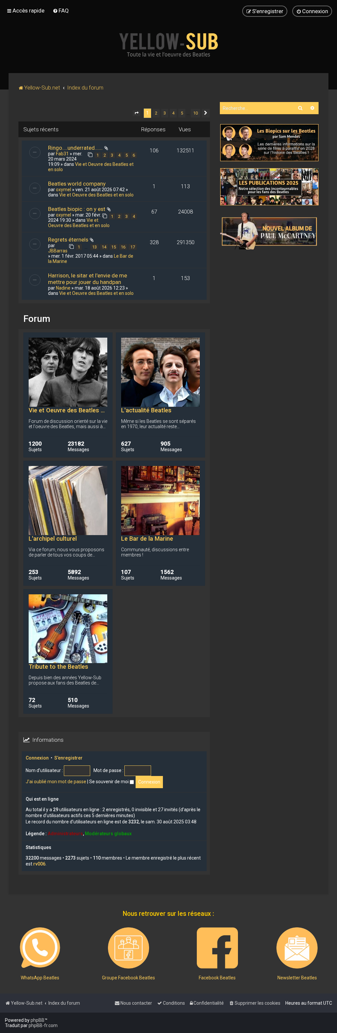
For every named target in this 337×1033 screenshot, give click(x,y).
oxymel (63, 189)
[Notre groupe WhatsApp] (40, 947)
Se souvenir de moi (109, 781)
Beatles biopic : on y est (76, 209)
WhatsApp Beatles (40, 977)
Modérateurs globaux (108, 833)
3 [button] (165, 113)
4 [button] (173, 113)
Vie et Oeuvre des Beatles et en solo (96, 194)
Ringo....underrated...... (75, 147)
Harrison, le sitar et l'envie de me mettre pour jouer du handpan (87, 278)
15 (113, 247)
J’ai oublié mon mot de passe (56, 781)
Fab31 (62, 153)
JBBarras (57, 250)
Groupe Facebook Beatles (128, 977)
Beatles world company (77, 183)
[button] (136, 113)
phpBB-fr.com (43, 1025)
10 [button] (195, 113)
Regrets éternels (68, 239)
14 (104, 247)
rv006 (39, 863)
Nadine (63, 288)
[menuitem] (60, 10)
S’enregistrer (68, 758)
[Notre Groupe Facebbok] (128, 947)
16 (123, 247)
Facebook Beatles (217, 977)
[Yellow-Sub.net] (168, 45)
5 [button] (182, 113)
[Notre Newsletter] (297, 947)
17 (132, 247)
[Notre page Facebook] (217, 947)
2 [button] (156, 113)
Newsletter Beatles (297, 977)
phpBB (37, 1020)
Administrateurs (65, 833)
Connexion (37, 758)
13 (94, 247)
